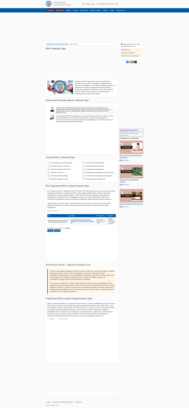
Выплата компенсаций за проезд (131, 204)
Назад (50, 230)
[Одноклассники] (130, 62)
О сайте (48, 402)
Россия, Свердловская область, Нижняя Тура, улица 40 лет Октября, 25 (82, 221)
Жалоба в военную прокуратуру (129, 130)
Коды (112, 10)
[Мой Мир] (133, 62)
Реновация (84, 10)
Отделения (59, 10)
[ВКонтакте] (127, 62)
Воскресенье (63, 319)
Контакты (78, 402)
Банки (105, 10)
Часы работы (100, 215)
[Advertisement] (94, 26)
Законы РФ (120, 10)
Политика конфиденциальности (63, 402)
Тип (49, 215)
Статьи (75, 10)
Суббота (52, 319)
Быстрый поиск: (53, 211)
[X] (135, 62)
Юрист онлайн (96, 10)
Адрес (73, 215)
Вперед (57, 230)
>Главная (50, 10)
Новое (68, 10)
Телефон (110, 215)
